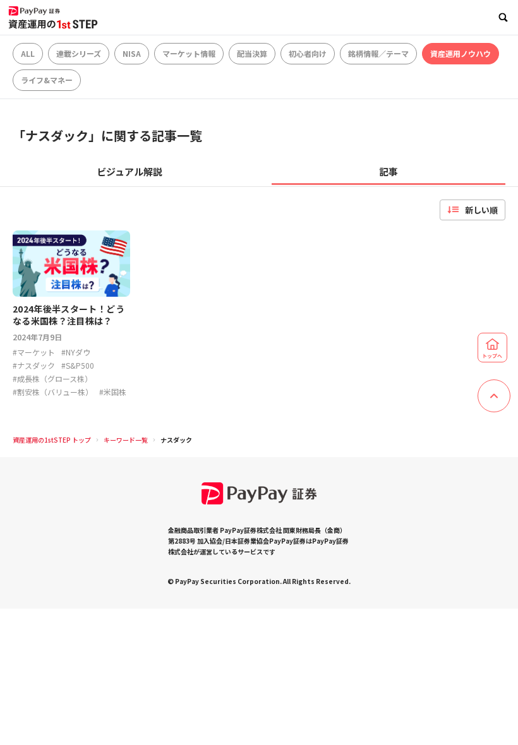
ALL (28, 53)
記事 (388, 171)
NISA (132, 53)
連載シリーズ (78, 53)
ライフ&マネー (47, 79)
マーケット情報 (188, 53)
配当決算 (252, 53)
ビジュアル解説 (129, 171)
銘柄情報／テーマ (378, 53)
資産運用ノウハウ (460, 53)
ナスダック (176, 439)
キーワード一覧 (126, 439)
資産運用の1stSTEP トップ (52, 439)
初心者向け (308, 53)
